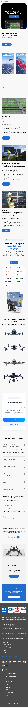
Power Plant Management (11, 676)
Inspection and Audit (10, 675)
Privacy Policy (7, 646)
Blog (7, 682)
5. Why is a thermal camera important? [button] (10, 481)
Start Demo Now (14, 419)
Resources (6, 679)
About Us (8, 687)
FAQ (5, 650)
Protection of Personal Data (9, 644)
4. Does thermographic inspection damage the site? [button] (11, 474)
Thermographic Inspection (11, 673)
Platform (5, 671)
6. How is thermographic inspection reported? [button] (9, 488)
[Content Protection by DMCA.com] (14, 665)
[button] (26, 1)
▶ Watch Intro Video (14, 424)
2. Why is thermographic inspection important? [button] (9, 460)
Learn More (14, 262)
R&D (7, 689)
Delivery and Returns (8, 647)
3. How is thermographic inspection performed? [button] (9, 467)
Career (7, 690)
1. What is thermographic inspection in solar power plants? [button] (11, 445)
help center (23, 325)
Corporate (6, 686)
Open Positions (11, 692)
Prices (5, 649)
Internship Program (11, 693)
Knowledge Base (9, 681)
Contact (5, 652)
